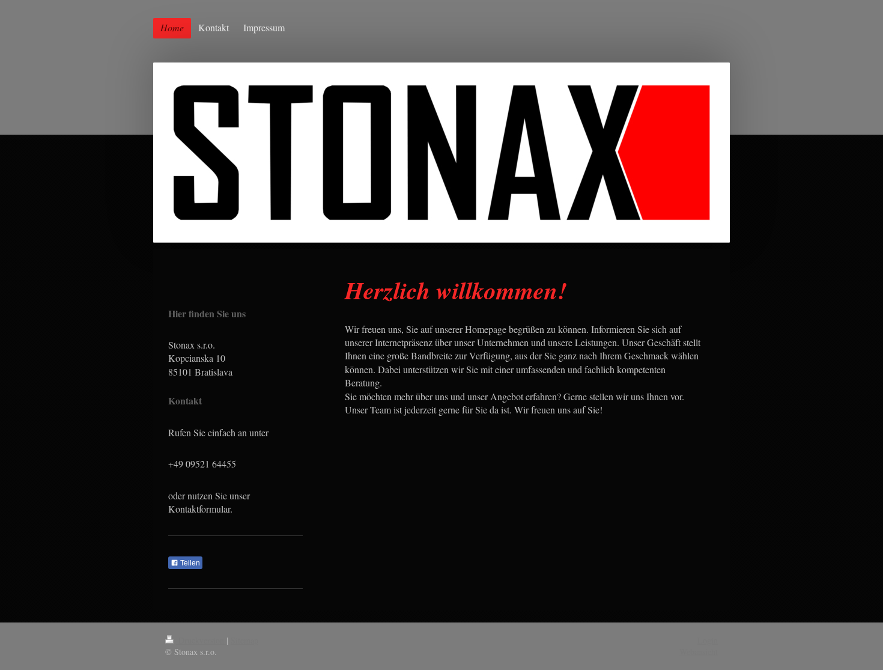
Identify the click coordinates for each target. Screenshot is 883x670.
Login (707, 640)
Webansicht (698, 651)
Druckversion (201, 640)
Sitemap (244, 640)
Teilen (189, 563)
